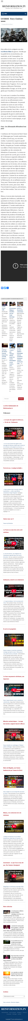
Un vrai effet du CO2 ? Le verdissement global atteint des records (17, 942)
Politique (14, 1014)
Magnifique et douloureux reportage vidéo (13, 886)
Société (19, 1014)
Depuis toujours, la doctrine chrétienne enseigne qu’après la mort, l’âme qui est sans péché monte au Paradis (13, 652)
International (5, 1012)
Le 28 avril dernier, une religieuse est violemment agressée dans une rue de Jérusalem (12, 555)
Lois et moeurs (12, 1012)
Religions (19, 1012)
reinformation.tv (14, 6)
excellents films (6, 51)
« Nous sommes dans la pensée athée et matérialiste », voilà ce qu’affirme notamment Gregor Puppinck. (13, 491)
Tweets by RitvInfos (8, 523)
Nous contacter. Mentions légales (11, 1002)
